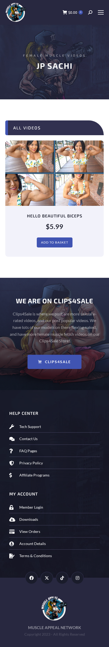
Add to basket (54, 242)
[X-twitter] (46, 578)
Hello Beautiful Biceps (54, 215)
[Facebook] (31, 578)
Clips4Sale (58, 361)
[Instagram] (77, 578)
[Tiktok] (62, 578)
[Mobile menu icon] (101, 12)
